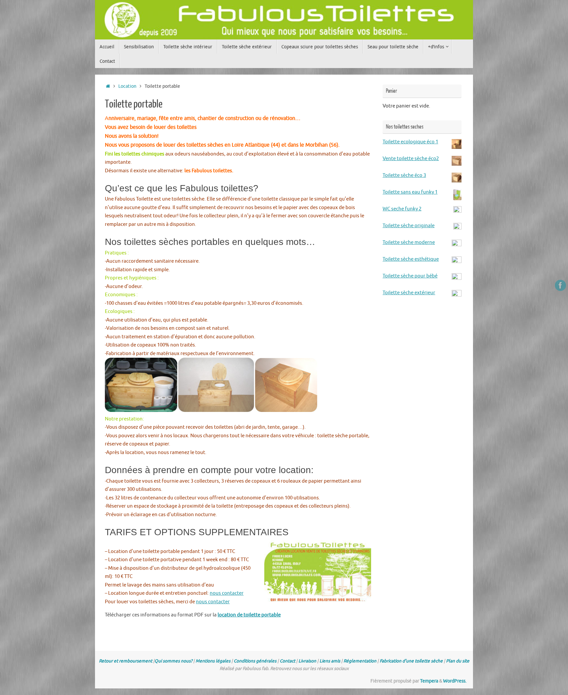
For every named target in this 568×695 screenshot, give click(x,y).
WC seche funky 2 (402, 209)
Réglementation (359, 661)
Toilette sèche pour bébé (410, 276)
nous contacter (227, 593)
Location (127, 86)
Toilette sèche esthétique (411, 259)
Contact (287, 661)
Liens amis (330, 661)
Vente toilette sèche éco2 (411, 159)
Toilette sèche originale (409, 226)
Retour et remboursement (125, 661)
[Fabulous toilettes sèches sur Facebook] (560, 285)
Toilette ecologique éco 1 (410, 142)
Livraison (307, 661)
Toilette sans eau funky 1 (410, 192)
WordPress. (454, 681)
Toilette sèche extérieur (409, 293)
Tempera (429, 681)
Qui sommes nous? (173, 661)
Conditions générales (255, 661)
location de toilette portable (249, 615)
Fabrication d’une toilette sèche (411, 661)
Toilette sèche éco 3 (404, 175)
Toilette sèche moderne (409, 242)
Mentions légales (213, 661)
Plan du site (457, 661)
